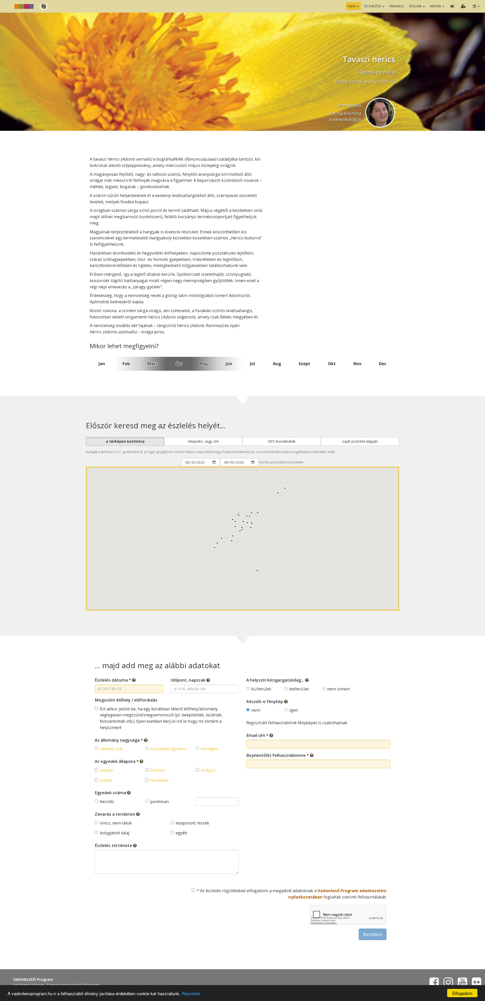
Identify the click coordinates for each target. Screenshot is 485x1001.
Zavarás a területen (115, 814)
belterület (299, 689)
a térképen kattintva (125, 441)
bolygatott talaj (115, 833)
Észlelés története (114, 845)
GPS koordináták (281, 441)
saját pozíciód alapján (360, 441)
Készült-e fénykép (265, 701)
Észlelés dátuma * (113, 680)
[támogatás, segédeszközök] (475, 6)
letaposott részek (192, 823)
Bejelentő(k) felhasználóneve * (278, 755)
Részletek (191, 993)
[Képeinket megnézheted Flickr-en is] (476, 984)
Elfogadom (462, 993)
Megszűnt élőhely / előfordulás (126, 700)
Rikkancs (397, 6)
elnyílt (106, 780)
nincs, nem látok (116, 823)
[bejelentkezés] (452, 6)
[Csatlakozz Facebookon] (434, 984)
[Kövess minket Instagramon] (448, 984)
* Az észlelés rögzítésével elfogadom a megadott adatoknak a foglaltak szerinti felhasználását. (291, 894)
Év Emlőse (373, 6)
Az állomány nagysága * (119, 740)
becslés (107, 801)
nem (255, 710)
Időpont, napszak (188, 680)
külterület (261, 689)
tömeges (209, 749)
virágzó (208, 770)
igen (293, 710)
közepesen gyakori (168, 749)
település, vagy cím (203, 441)
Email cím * (258, 735)
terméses (159, 780)
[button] (235, 526)
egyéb (181, 833)
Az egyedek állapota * (117, 761)
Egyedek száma (111, 792)
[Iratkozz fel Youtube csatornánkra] (462, 984)
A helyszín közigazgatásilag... (275, 680)
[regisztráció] (463, 6)
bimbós (157, 770)
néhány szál (111, 749)
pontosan (159, 801)
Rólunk (415, 6)
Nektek (436, 6)
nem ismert (338, 689)
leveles (106, 770)
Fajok (352, 6)
